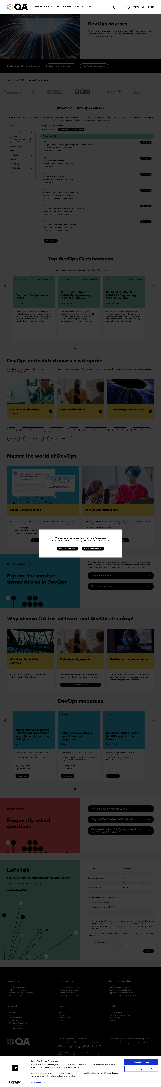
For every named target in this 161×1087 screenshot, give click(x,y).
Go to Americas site (92, 548)
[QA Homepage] (17, 7)
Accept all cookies (141, 1062)
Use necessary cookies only (141, 1069)
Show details (36, 1082)
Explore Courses (63, 7)
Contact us (138, 7)
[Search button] (126, 6)
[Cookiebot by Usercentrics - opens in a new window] (15, 1082)
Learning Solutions (43, 7)
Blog (89, 7)
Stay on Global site (67, 548)
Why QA (79, 7)
